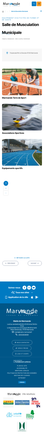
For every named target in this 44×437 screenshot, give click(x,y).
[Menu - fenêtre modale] (39, 4)
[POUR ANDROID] (37, 297)
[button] (34, 4)
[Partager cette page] (40, 11)
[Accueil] (3, 11)
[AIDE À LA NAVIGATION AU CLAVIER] (6, 183)
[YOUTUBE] (34, 288)
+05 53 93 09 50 (23, 334)
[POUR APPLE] (32, 297)
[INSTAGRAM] (29, 288)
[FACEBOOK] (24, 288)
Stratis (22, 382)
